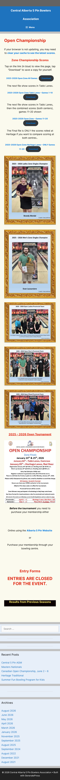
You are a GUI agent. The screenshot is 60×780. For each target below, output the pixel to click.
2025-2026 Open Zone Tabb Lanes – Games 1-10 (30, 93)
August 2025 (8, 745)
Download (46, 78)
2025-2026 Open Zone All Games (21, 78)
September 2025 (10, 740)
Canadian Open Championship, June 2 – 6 (25, 671)
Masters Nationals (11, 667)
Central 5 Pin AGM (11, 662)
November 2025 (10, 736)
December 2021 (10, 757)
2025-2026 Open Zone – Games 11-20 (30, 119)
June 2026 (7, 715)
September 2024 (10, 749)
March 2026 (8, 727)
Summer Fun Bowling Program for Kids (23, 679)
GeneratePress (32, 775)
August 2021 (8, 762)
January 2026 (9, 732)
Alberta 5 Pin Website (39, 530)
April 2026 (7, 723)
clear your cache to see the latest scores (31, 53)
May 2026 (7, 719)
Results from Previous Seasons (30, 602)
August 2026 (8, 710)
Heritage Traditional (12, 675)
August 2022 (8, 753)
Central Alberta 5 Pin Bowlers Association (31, 15)
